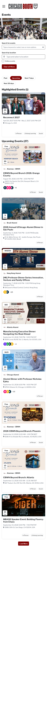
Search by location (9, 53)
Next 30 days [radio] (9, 83)
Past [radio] (5, 78)
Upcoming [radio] (16, 78)
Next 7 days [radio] (29, 78)
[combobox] (23, 56)
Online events (10, 61)
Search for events (8, 43)
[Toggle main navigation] (3, 6)
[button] (43, 47)
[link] (11, 117)
